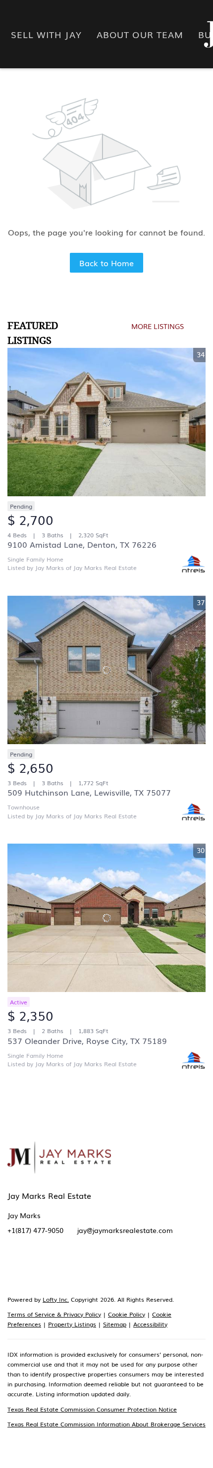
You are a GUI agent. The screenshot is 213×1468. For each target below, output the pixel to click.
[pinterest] (133, 1267)
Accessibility (150, 1324)
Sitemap (114, 1324)
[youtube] (113, 1267)
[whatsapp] (173, 1267)
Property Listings (72, 1324)
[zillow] (54, 1267)
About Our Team (140, 34)
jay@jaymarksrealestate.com (125, 1230)
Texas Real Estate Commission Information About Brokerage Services (106, 1424)
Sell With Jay (46, 34)
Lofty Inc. (56, 1299)
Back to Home (106, 263)
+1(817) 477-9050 (35, 1230)
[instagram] (94, 1267)
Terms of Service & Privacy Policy (54, 1314)
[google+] (153, 1267)
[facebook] (14, 1267)
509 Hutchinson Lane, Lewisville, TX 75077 (89, 792)
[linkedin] (34, 1267)
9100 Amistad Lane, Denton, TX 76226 (82, 544)
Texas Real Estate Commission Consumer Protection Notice (92, 1409)
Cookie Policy (126, 1314)
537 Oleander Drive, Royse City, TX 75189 (87, 1040)
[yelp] (74, 1267)
